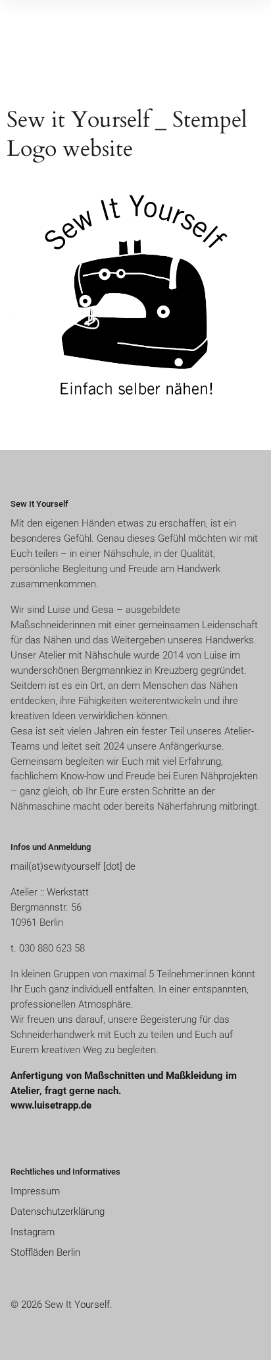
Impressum (35, 1191)
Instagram (33, 1232)
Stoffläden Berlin (45, 1252)
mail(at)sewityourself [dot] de (73, 866)
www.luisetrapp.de (51, 1105)
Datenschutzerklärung (58, 1211)
